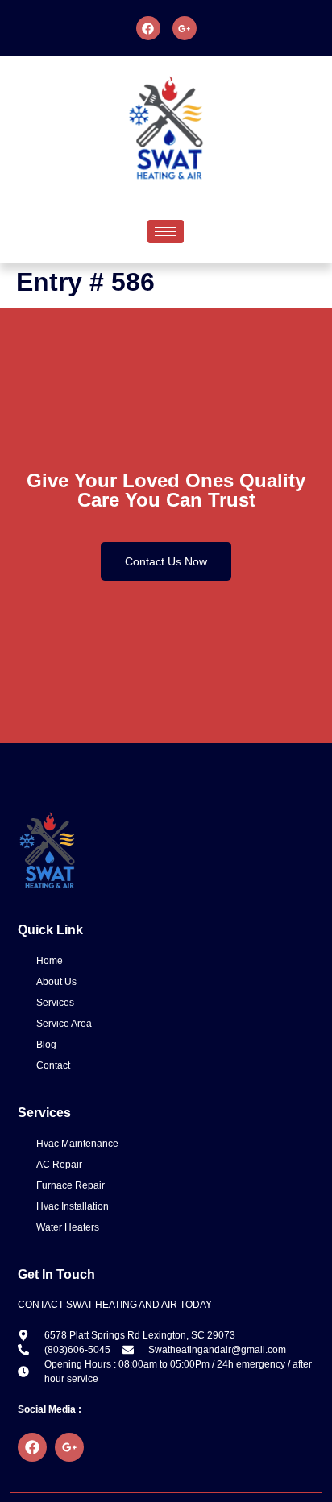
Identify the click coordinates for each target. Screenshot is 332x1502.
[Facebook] (148, 28)
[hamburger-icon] (165, 231)
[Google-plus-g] (184, 28)
